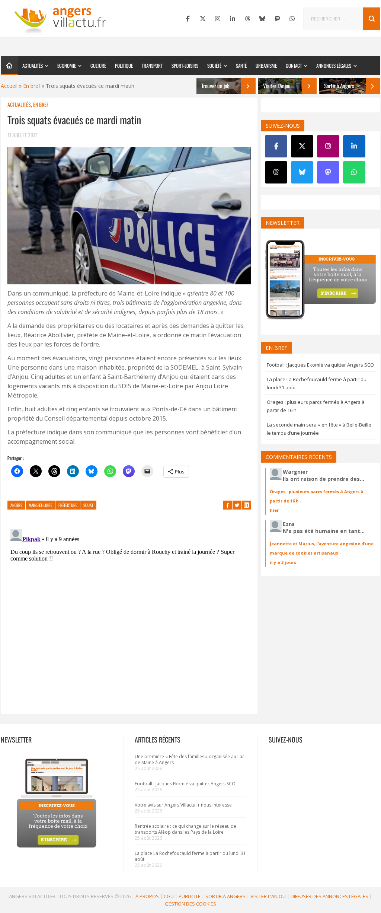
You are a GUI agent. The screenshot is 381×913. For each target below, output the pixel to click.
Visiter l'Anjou (268, 896)
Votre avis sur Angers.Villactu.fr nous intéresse (183, 805)
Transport (152, 65)
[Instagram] (217, 18)
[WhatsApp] (292, 18)
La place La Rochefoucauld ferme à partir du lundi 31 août (190, 856)
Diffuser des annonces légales (329, 896)
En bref (31, 85)
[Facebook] (188, 18)
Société (214, 65)
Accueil (9, 85)
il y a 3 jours (283, 562)
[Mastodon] (277, 18)
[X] (202, 18)
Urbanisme (266, 65)
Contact (294, 65)
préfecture (67, 505)
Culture (98, 65)
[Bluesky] (262, 18)
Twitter (237, 505)
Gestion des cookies (190, 903)
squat (88, 505)
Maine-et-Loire (40, 505)
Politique (124, 65)
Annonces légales (333, 65)
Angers (16, 505)
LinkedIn (246, 505)
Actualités (32, 65)
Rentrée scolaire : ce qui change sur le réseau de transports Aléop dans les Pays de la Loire (185, 829)
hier (274, 510)
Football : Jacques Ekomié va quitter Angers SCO (320, 364)
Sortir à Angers (225, 896)
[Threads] (247, 18)
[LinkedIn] (232, 18)
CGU (169, 896)
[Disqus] (129, 619)
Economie (66, 65)
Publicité (190, 896)
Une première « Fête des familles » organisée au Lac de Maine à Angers (189, 759)
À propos (147, 896)
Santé (241, 65)
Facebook (227, 505)
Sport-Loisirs (185, 65)
